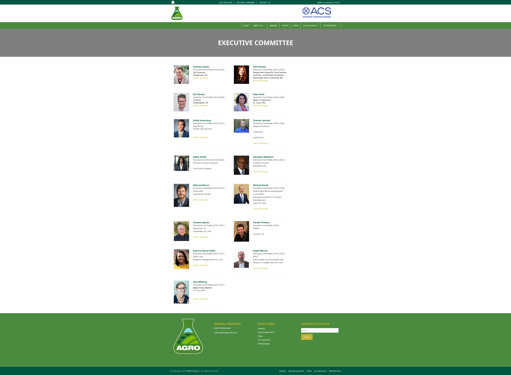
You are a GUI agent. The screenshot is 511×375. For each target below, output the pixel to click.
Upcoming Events (266, 332)
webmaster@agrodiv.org (225, 332)
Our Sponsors (264, 339)
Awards (261, 328)
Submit (307, 337)
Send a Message (200, 77)
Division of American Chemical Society (317, 12)
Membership (264, 343)
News (260, 336)
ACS (338, 2)
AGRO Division (193, 371)
